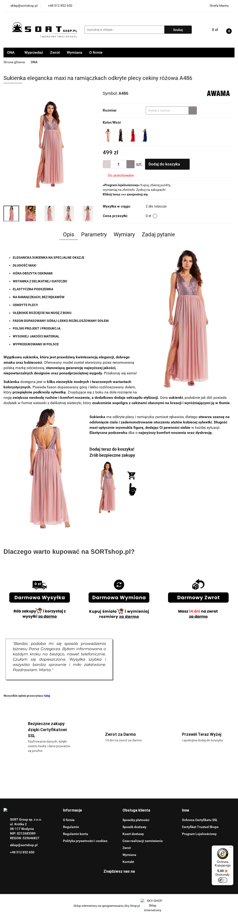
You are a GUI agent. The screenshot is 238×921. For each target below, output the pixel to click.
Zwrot (55, 52)
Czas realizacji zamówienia (142, 841)
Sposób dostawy (134, 827)
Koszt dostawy (133, 834)
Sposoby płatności (135, 820)
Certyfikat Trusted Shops (200, 827)
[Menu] (230, 848)
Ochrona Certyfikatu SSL (200, 820)
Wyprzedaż (33, 52)
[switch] (222, 880)
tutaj (47, 695)
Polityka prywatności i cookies (85, 841)
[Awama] (218, 93)
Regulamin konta (75, 834)
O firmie (95, 52)
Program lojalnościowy (121, 185)
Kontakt (128, 862)
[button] (72, 810)
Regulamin (71, 827)
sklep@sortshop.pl (24, 845)
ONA (11, 52)
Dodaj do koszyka (165, 164)
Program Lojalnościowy (199, 834)
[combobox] (171, 110)
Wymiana (74, 52)
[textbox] (167, 110)
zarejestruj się (137, 194)
